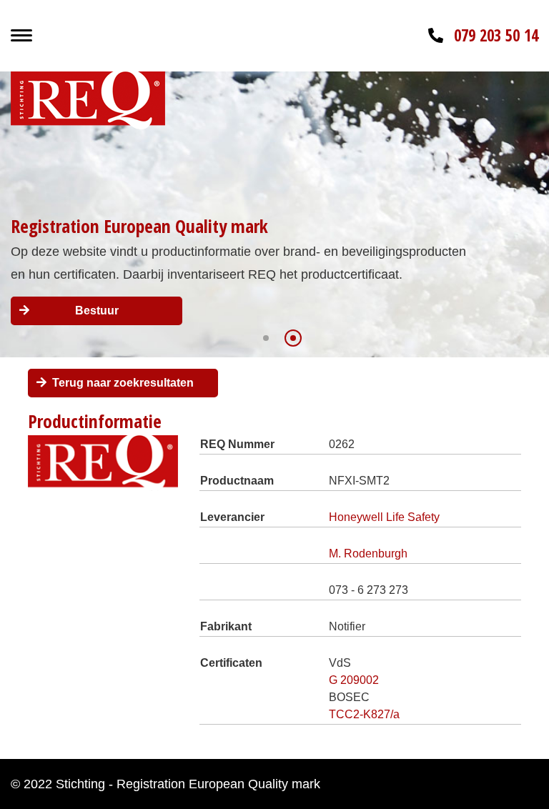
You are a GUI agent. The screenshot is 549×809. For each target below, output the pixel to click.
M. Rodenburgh (368, 553)
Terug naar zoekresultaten (123, 383)
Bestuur (97, 310)
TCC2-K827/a (364, 714)
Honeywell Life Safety (384, 517)
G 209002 (354, 680)
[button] (265, 338)
